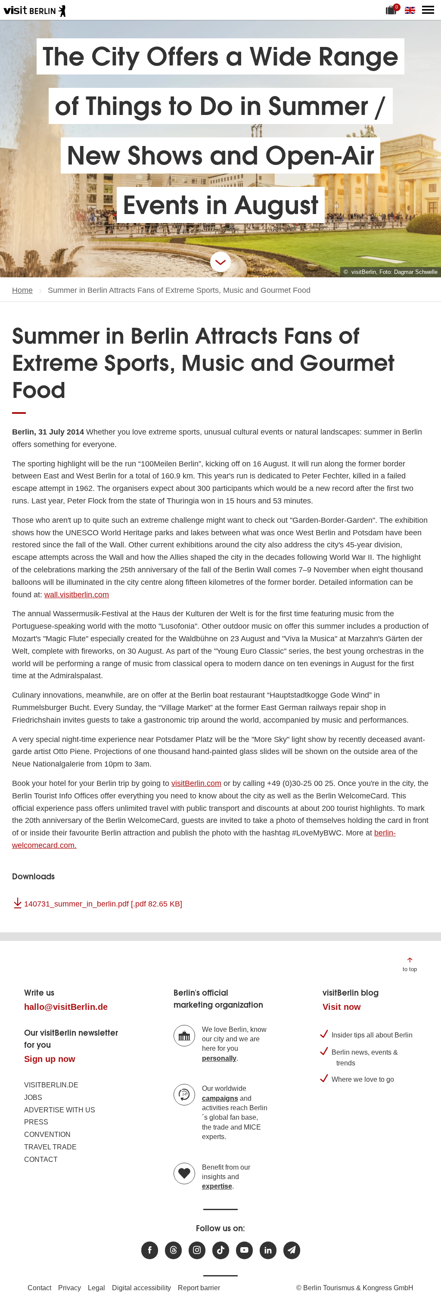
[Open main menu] (428, 10)
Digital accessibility (141, 1287)
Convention (47, 1134)
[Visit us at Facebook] (149, 1250)
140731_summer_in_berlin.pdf (103, 904)
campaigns (220, 1098)
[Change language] (411, 10)
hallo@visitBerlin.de (66, 1007)
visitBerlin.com (196, 783)
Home (22, 290)
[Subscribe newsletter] (291, 1250)
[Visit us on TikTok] (220, 1250)
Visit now (342, 1007)
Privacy (69, 1287)
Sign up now (49, 1059)
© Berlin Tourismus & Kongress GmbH (354, 1287)
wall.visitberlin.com (76, 594)
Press (36, 1122)
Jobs (33, 1097)
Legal (96, 1287)
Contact (41, 1159)
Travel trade (50, 1147)
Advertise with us (59, 1110)
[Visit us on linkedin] (268, 1250)
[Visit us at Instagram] (197, 1250)
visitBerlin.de (51, 1085)
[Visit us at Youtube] (244, 1250)
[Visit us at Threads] (173, 1250)
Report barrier (199, 1287)
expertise (217, 1186)
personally (219, 1058)
